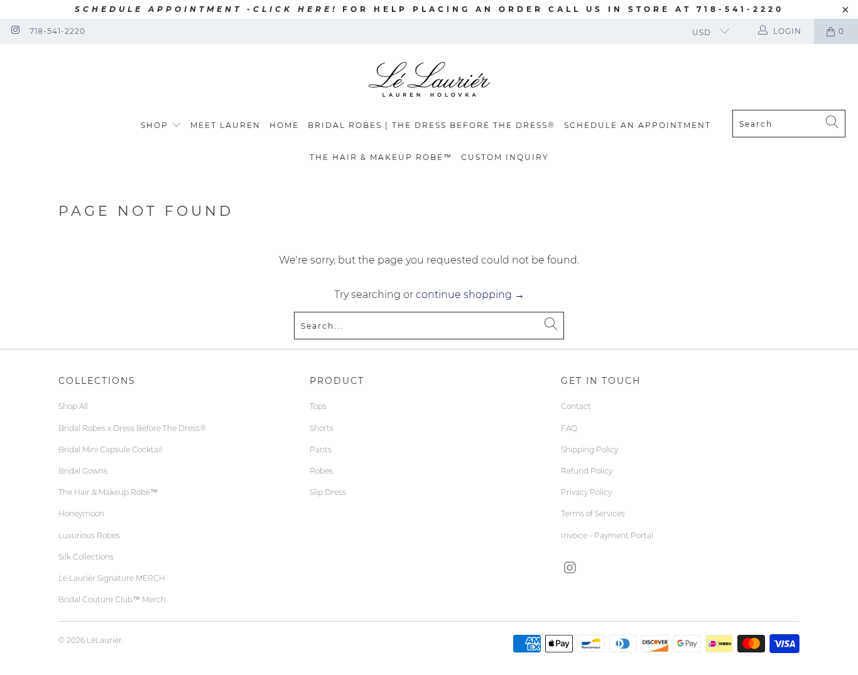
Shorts (322, 428)
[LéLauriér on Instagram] (14, 31)
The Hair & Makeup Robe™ (381, 157)
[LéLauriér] (429, 80)
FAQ (569, 428)
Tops (318, 406)
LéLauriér (104, 640)
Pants (321, 449)
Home (284, 125)
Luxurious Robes (89, 535)
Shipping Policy (589, 449)
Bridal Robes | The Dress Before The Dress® (431, 125)
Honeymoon (81, 513)
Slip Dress (328, 492)
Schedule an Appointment (637, 125)
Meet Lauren (225, 125)
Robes (321, 471)
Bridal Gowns (82, 471)
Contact (576, 406)
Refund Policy (586, 471)
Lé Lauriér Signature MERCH (111, 578)
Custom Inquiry (505, 157)
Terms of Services (593, 513)
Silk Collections (86, 556)
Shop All (73, 406)
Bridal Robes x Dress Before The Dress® (132, 428)
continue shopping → (470, 294)
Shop (154, 125)
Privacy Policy (586, 492)
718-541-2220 (57, 31)
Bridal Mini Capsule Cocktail (110, 449)
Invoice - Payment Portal (607, 535)
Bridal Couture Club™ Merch (112, 599)
